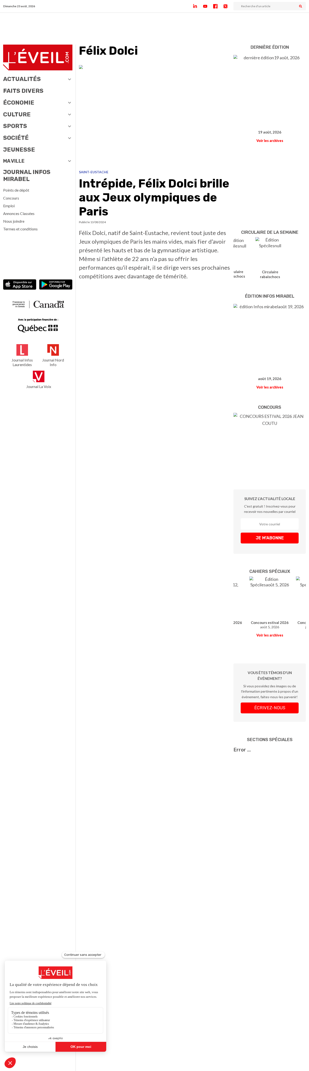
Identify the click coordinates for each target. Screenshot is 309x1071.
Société (16, 137)
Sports (15, 126)
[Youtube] (208, 6)
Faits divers (23, 90)
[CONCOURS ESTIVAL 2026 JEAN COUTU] (269, 444)
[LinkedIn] (198, 6)
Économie (18, 102)
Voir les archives (269, 141)
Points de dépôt (16, 190)
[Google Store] (55, 285)
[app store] (19, 285)
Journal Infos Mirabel (26, 175)
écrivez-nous (269, 707)
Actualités (22, 79)
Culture (17, 114)
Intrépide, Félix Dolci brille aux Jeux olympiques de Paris (154, 197)
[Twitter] (228, 6)
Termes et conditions (20, 229)
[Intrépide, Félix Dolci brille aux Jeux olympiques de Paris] (155, 115)
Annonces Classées (19, 213)
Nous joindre (13, 221)
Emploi (9, 205)
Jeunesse (19, 149)
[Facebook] (218, 6)
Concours (11, 198)
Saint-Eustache (93, 172)
